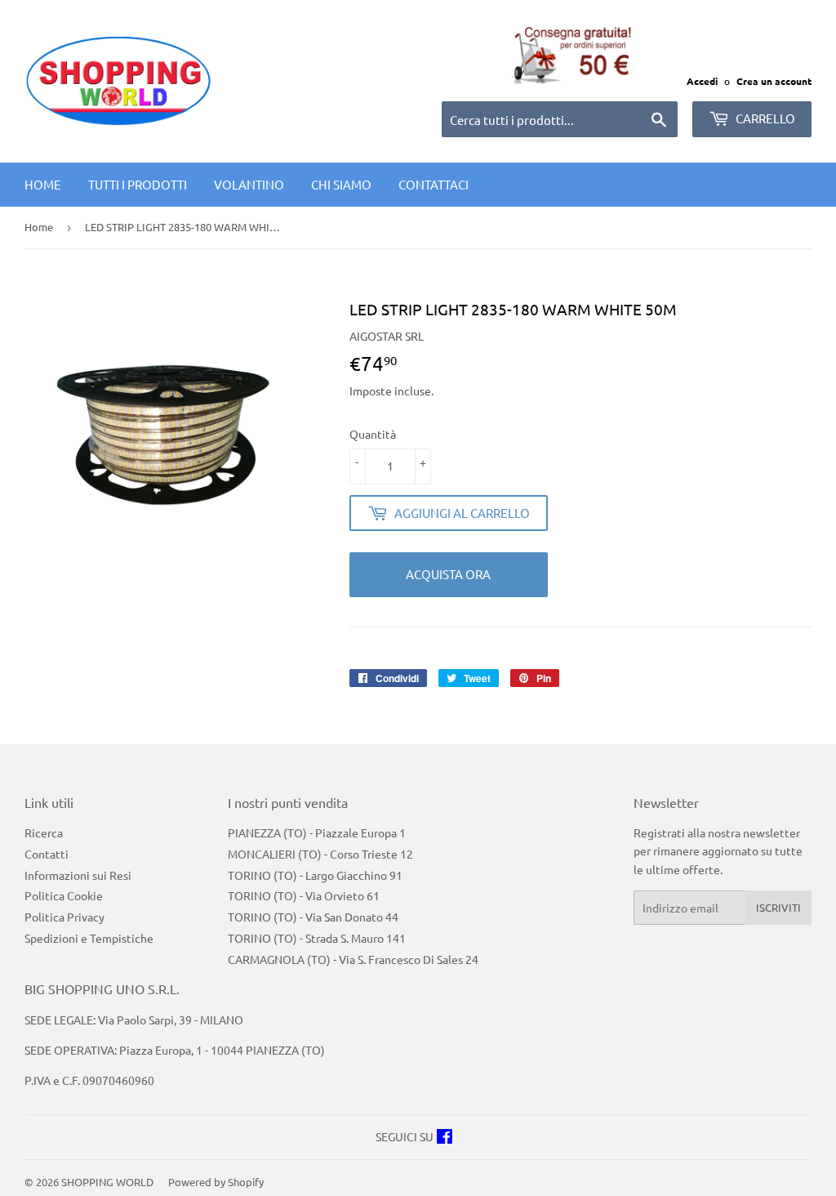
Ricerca (43, 832)
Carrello (764, 118)
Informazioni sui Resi (77, 875)
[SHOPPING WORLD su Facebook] (444, 1138)
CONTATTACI (433, 184)
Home (42, 184)
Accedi (702, 80)
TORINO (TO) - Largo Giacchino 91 (315, 875)
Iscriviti (778, 907)
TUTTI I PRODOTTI (137, 184)
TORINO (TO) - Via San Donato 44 (313, 916)
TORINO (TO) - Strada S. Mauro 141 (317, 937)
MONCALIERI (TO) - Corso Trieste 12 (320, 853)
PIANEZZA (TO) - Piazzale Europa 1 (317, 832)
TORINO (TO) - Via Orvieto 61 (304, 895)
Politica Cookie (63, 895)
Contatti (46, 853)
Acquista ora (448, 574)
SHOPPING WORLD (107, 1182)
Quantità (372, 433)
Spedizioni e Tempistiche (88, 937)
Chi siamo (341, 184)
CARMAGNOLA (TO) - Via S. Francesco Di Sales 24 (353, 959)
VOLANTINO (249, 184)
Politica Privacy (64, 916)
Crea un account (774, 80)
